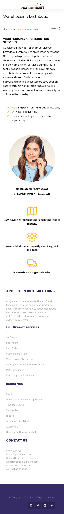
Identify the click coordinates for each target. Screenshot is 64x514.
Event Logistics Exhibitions (20, 375)
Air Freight (11, 337)
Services (11, 29)
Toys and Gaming (15, 405)
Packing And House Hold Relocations (25, 364)
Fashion (10, 394)
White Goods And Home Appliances (24, 399)
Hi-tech (10, 415)
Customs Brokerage (16, 353)
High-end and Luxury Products (21, 432)
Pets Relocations (15, 370)
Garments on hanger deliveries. (32, 272)
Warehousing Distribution (19, 359)
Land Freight (12, 348)
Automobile (12, 426)
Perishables (12, 410)
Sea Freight (12, 342)
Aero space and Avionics (18, 421)
